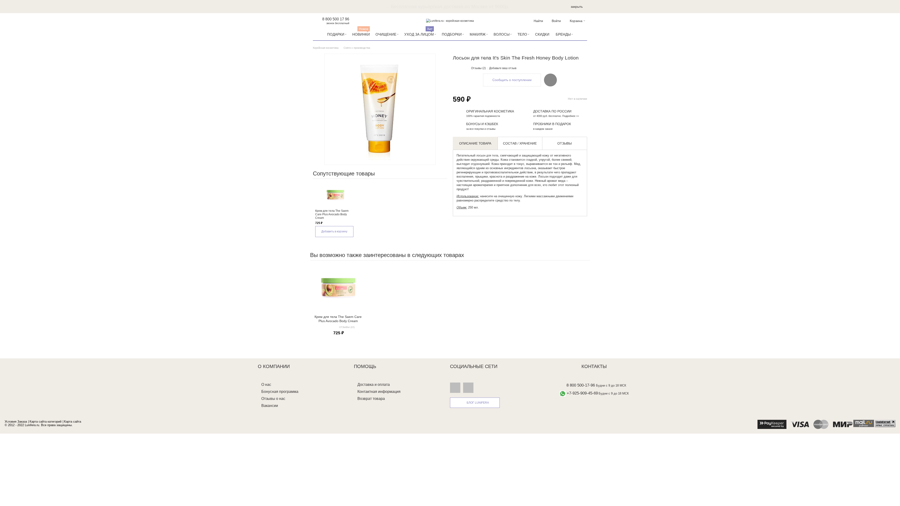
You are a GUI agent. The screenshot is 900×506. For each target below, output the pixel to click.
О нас (266, 385)
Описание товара (475, 143)
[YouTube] (468, 387)
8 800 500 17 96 (335, 19)
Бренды (563, 34)
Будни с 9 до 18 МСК (611, 385)
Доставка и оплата (373, 385)
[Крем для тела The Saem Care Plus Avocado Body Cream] (335, 195)
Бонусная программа (279, 392)
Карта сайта (72, 421)
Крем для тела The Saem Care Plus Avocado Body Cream (332, 214)
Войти (556, 21)
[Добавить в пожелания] (550, 80)
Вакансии (269, 406)
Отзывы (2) (478, 68)
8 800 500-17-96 (580, 385)
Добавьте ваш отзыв (502, 68)
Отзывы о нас (273, 399)
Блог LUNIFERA (478, 402)
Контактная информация (379, 392)
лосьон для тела (487, 155)
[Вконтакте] (455, 387)
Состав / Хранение (520, 143)
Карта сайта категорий (45, 421)
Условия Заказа (16, 421)
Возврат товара (371, 399)
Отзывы (564, 143)
